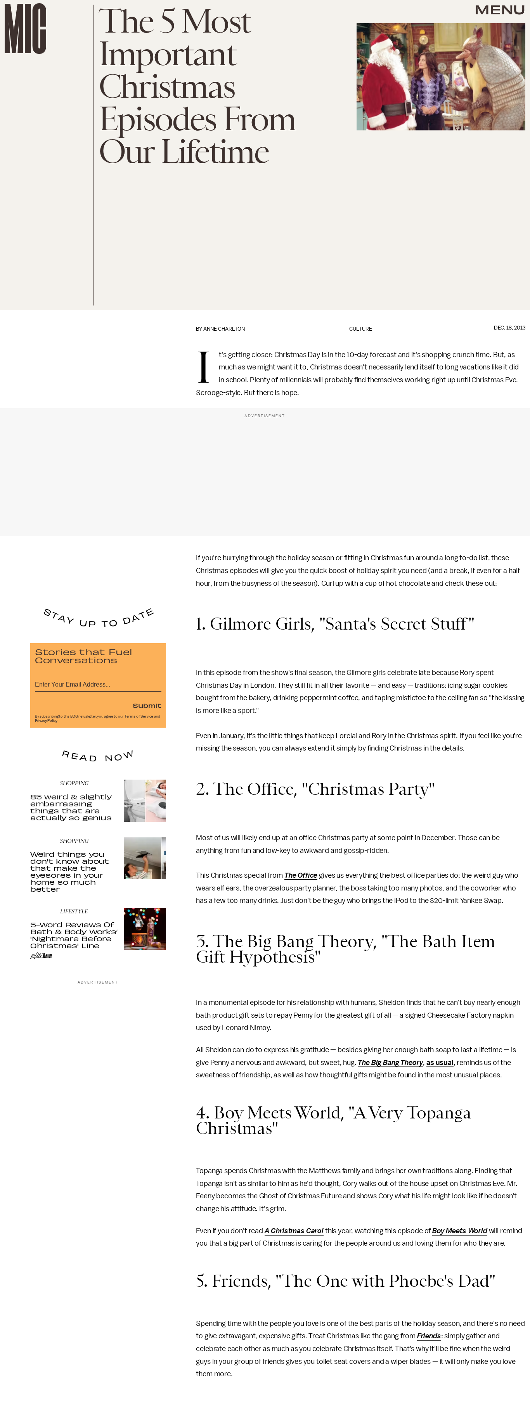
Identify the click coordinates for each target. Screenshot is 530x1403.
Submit (147, 705)
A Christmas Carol (294, 1231)
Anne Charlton (224, 329)
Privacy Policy (46, 721)
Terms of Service (139, 716)
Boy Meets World (459, 1231)
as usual (440, 1062)
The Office (300, 875)
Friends (429, 1336)
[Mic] (25, 28)
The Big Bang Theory (390, 1062)
